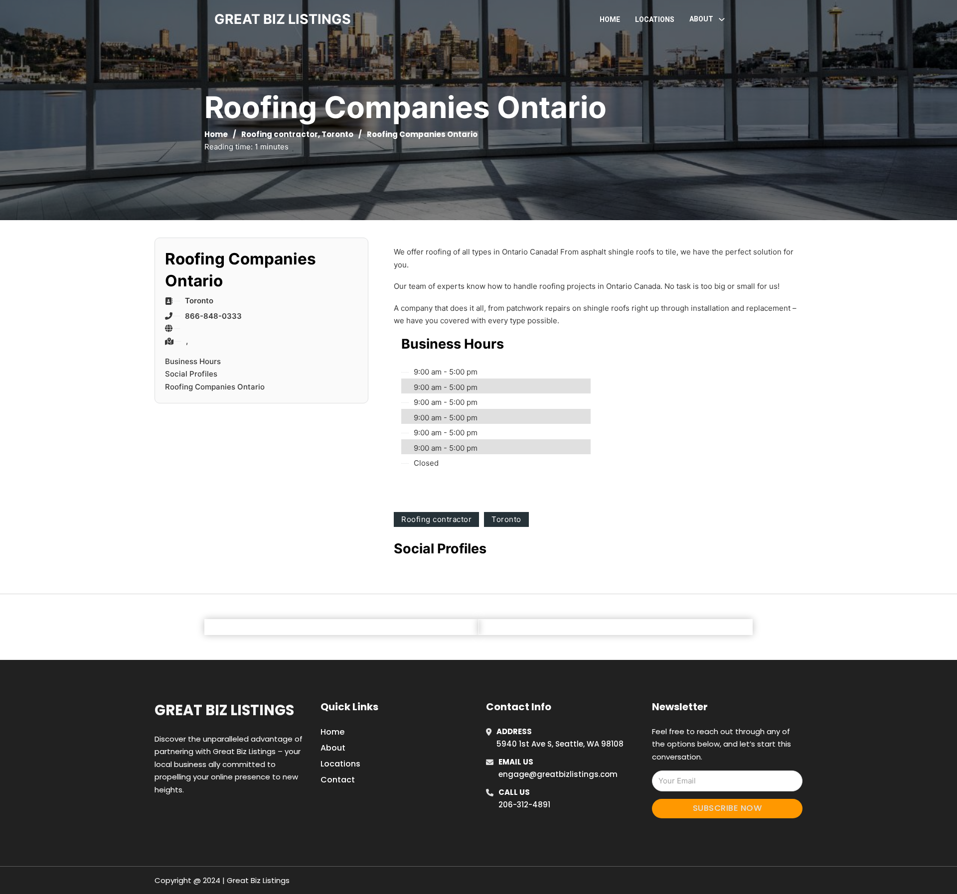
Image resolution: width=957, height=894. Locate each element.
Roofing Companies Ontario (215, 386)
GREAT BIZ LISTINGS (282, 19)
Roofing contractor (279, 134)
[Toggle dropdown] (721, 19)
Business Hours (193, 361)
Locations (654, 19)
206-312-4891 (524, 804)
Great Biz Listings (224, 710)
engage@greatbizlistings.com (558, 774)
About (332, 748)
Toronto (337, 134)
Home (610, 19)
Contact (337, 779)
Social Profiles (191, 374)
